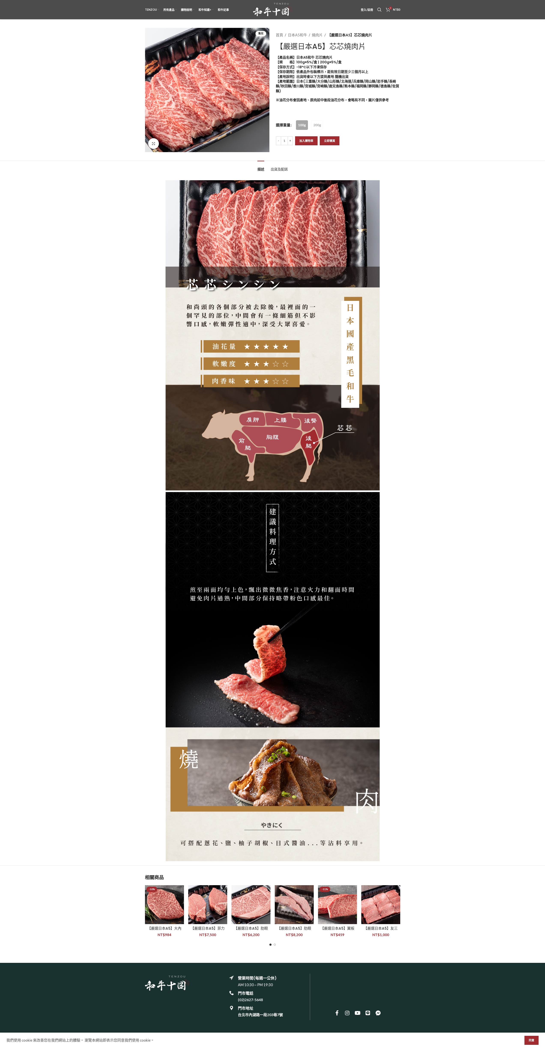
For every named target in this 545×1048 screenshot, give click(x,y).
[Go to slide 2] (275, 945)
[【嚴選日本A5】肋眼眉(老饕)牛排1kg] (294, 904)
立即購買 (329, 140)
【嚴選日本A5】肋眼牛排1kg (251, 931)
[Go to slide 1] (270, 945)
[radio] (302, 125)
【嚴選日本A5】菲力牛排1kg (208, 931)
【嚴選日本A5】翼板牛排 (337, 931)
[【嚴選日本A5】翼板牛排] (337, 904)
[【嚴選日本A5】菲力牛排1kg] (207, 904)
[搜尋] (379, 9)
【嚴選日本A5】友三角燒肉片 (381, 931)
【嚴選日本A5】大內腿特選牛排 (164, 931)
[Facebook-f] (337, 1013)
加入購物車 (306, 140)
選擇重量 (283, 125)
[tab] (260, 167)
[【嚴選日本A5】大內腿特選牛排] (164, 904)
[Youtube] (357, 1013)
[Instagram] (347, 1013)
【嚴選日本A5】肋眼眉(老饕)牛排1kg (294, 931)
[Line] (368, 1013)
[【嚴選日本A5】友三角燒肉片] (380, 904)
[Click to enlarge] (153, 143)
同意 (531, 1040)
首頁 (279, 35)
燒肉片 (317, 35)
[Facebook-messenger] (378, 1013)
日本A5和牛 (297, 35)
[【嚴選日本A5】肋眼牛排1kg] (250, 904)
